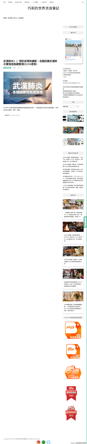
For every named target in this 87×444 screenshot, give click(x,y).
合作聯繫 (35, 2)
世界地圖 (10, 2)
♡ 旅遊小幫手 (7, 67)
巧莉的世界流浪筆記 (43, 8)
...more (65, 77)
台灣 (4, 2)
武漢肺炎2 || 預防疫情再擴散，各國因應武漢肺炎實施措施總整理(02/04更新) (30, 62)
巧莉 (14, 67)
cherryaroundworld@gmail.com (71, 83)
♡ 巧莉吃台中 (43, 2)
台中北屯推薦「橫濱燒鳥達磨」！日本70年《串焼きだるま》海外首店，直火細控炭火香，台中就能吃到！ (73, 159)
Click (85, 222)
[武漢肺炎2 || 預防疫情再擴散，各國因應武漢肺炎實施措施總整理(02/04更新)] (27, 88)
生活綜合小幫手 (18, 2)
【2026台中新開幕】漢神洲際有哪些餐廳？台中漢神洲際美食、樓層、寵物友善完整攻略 (73, 187)
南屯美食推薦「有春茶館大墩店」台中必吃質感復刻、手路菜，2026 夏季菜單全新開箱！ (73, 171)
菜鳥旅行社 (27, 2)
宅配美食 (52, 2)
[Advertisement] (31, 39)
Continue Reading (14, 115)
